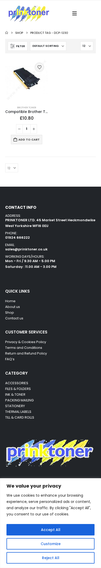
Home (10, 301)
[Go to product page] (26, 80)
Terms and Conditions (23, 347)
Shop (9, 312)
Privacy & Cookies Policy (25, 341)
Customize (51, 543)
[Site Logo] (28, 13)
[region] (50, 523)
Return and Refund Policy (26, 353)
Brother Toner (26, 107)
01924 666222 (17, 237)
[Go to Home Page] (6, 33)
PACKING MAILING (19, 400)
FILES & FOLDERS (18, 388)
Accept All (50, 529)
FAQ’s (10, 359)
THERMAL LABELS (18, 411)
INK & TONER (15, 394)
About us (12, 306)
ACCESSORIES (16, 383)
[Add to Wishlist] (39, 67)
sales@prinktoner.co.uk (26, 249)
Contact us (14, 318)
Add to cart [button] (29, 139)
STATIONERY (15, 405)
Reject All (50, 557)
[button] (76, 13)
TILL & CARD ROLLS (19, 417)
